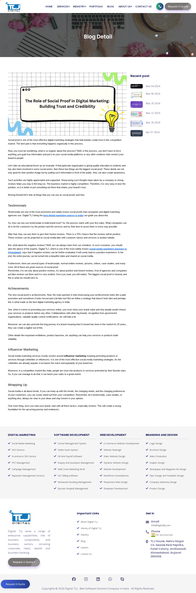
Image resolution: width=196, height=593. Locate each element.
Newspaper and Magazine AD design (168, 469)
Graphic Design (157, 462)
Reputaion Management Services (28, 475)
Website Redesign (112, 449)
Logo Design (156, 443)
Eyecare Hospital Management (73, 488)
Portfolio (96, 6)
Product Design (157, 488)
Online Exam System (68, 449)
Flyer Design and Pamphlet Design (167, 475)
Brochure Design (158, 449)
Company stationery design (163, 482)
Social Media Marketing (23, 443)
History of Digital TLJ (91, 528)
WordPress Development (116, 475)
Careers (84, 547)
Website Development (115, 469)
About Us (125, 6)
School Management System (72, 443)
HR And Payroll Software (70, 456)
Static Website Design (114, 456)
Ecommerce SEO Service (24, 456)
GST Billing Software (68, 475)
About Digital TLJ (89, 521)
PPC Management (21, 462)
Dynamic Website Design (116, 462)
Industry (79, 6)
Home (49, 6)
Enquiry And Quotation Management (76, 462)
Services (62, 6)
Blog (110, 6)
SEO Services (18, 449)
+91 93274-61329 (164, 535)
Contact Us (143, 6)
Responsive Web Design (116, 482)
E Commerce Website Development (121, 443)
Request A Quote (178, 6)
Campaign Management (24, 469)
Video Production (158, 456)
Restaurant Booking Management (74, 482)
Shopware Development (116, 488)
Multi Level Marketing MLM (71, 469)
